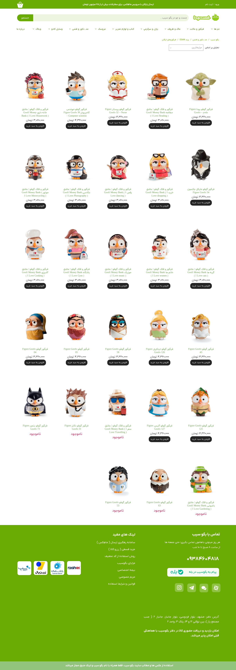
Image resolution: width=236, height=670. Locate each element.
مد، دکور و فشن (80, 29)
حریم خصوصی (127, 577)
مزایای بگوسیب (126, 563)
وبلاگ (38, 29)
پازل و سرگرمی (151, 29)
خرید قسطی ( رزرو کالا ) (121, 549)
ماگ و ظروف (174, 29)
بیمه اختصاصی (126, 570)
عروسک (102, 29)
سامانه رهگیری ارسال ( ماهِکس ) (116, 542)
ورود (217, 4)
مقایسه (210, 62)
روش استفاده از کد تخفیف (120, 556)
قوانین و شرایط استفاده (121, 584)
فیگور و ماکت (197, 29)
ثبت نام (209, 4)
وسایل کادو (57, 29)
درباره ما (21, 29)
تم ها (217, 29)
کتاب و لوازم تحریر (124, 29)
